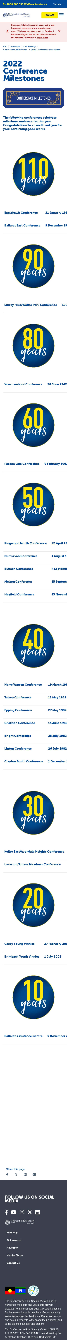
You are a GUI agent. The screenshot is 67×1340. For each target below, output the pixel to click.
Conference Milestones (15, 49)
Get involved (14, 1240)
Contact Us (13, 1262)
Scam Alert (42, 37)
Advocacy (12, 1247)
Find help (12, 1232)
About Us (15, 46)
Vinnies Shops (15, 1255)
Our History (30, 46)
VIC (5, 46)
